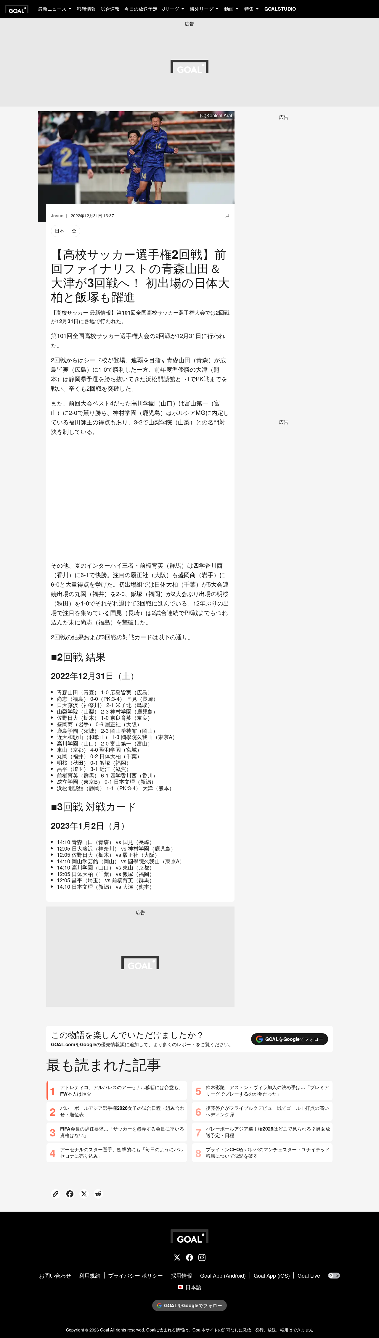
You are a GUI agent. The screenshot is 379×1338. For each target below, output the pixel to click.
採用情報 (181, 1275)
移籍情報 (86, 8)
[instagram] (202, 1258)
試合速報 (110, 8)
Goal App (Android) (223, 1275)
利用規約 (89, 1275)
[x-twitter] (177, 1258)
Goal (104, 1330)
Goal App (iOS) (272, 1275)
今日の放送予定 (141, 8)
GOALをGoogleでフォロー (294, 1039)
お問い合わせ (55, 1275)
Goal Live (309, 1275)
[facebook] (189, 1258)
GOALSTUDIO (280, 8)
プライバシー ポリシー (135, 1275)
